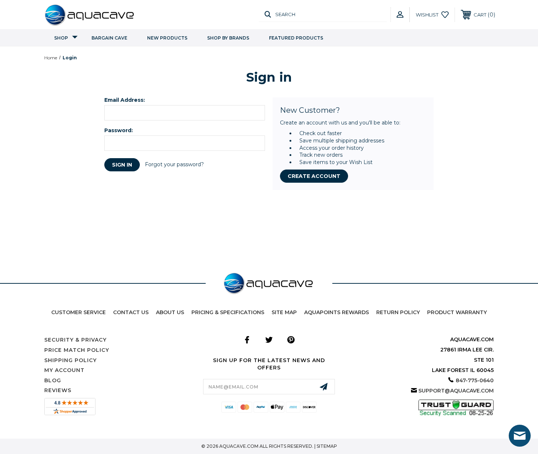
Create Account (314, 176)
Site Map (284, 312)
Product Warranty (457, 312)
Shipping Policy (70, 360)
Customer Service (78, 312)
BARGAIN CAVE (109, 38)
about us (170, 312)
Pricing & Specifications (227, 312)
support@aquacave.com (456, 390)
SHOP (61, 38)
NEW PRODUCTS (167, 38)
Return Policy (398, 312)
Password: (118, 130)
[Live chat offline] (520, 436)
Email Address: (124, 100)
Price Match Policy (76, 350)
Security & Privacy (75, 339)
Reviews (57, 390)
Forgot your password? (174, 164)
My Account (64, 370)
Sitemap (327, 446)
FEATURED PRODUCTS (296, 38)
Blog (52, 380)
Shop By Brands (228, 38)
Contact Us (131, 312)
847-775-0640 (475, 380)
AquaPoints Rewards (336, 312)
